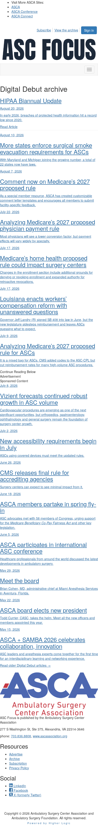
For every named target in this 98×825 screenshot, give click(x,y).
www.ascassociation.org (50, 736)
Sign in (89, 30)
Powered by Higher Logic (49, 823)
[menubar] (58, 29)
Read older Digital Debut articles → (25, 665)
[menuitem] (45, 29)
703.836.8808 (21, 736)
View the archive (66, 30)
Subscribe (44, 30)
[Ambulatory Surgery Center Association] (49, 693)
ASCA (15, 7)
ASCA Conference (24, 11)
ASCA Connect (22, 16)
